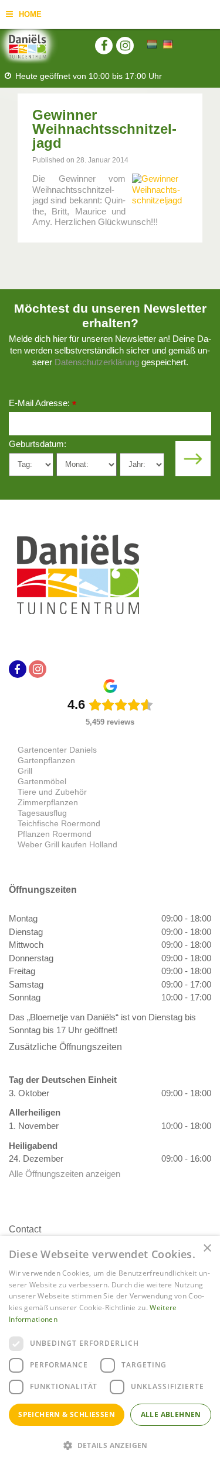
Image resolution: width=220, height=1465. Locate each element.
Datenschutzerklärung (97, 362)
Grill (25, 770)
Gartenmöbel (42, 781)
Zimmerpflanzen (48, 802)
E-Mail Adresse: (42, 404)
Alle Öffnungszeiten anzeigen (64, 1174)
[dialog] (110, 1350)
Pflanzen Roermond (55, 834)
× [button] (206, 1248)
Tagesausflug (42, 813)
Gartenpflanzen (46, 760)
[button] (110, 1445)
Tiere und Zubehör (52, 791)
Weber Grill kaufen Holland (67, 844)
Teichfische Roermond (59, 823)
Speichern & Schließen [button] (66, 1414)
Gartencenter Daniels (57, 749)
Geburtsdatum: (37, 444)
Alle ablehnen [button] (171, 1414)
